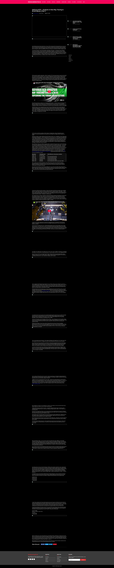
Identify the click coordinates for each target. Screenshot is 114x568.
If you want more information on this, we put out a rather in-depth (48, 151)
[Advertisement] (75, 14)
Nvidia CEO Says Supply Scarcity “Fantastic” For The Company (77, 37)
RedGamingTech (34, 2)
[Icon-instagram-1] (32, 559)
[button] (43, 544)
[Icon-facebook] (28, 559)
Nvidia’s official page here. (36, 383)
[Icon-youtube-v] (34, 559)
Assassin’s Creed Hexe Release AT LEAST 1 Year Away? (77, 22)
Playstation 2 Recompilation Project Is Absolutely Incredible (77, 45)
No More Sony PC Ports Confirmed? (77, 29)
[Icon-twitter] (30, 559)
